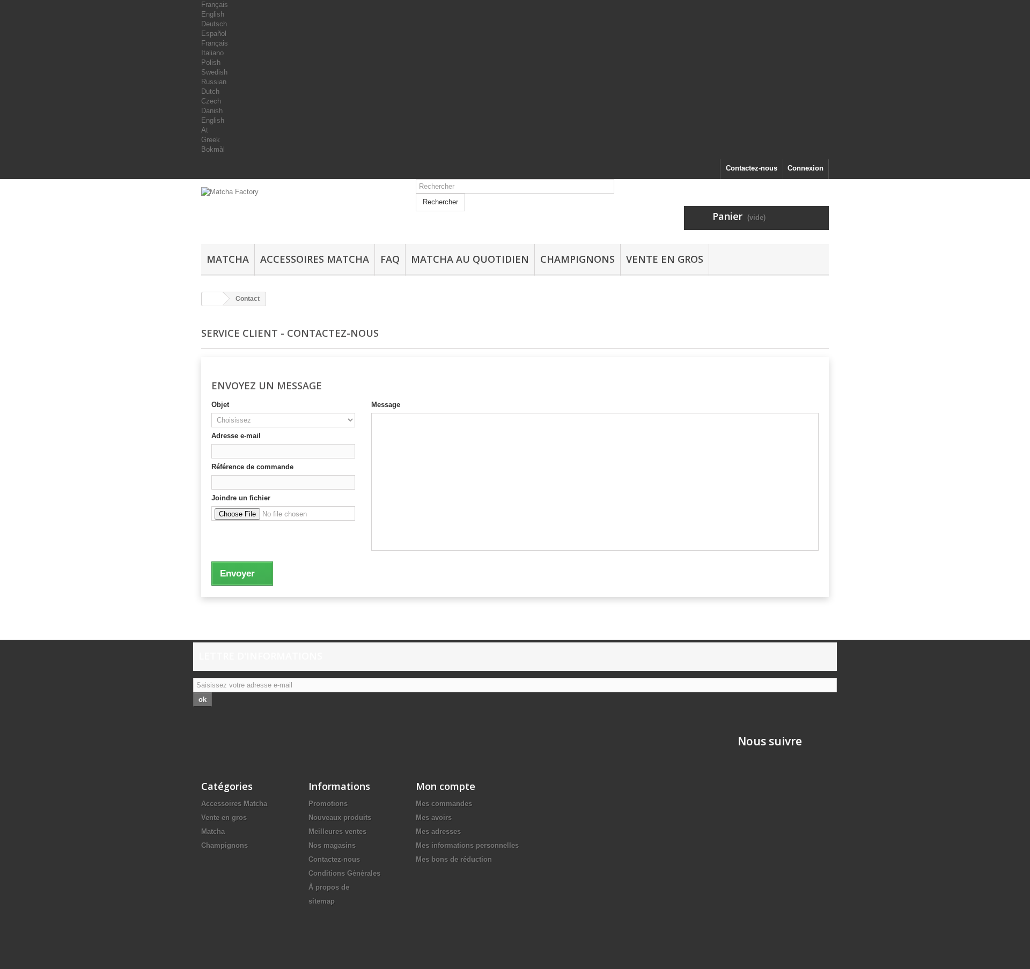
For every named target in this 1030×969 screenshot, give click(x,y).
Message (385, 405)
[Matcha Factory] (300, 215)
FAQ (390, 259)
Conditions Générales (344, 873)
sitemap (321, 901)
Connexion (805, 168)
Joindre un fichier (240, 498)
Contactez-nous (751, 168)
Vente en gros (664, 259)
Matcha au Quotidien (470, 259)
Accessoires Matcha (314, 259)
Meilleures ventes (337, 831)
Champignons (577, 259)
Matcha (228, 259)
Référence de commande (252, 467)
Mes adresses (438, 831)
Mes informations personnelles (467, 845)
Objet (220, 405)
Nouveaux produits (339, 817)
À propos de (328, 887)
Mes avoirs (434, 817)
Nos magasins (332, 845)
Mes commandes (444, 804)
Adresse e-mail (236, 436)
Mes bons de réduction (454, 859)
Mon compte (445, 786)
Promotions (328, 804)
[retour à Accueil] (212, 299)
